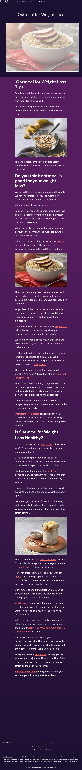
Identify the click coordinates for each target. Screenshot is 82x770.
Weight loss (21, 603)
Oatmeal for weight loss (27, 413)
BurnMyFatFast (7, 757)
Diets (4, 743)
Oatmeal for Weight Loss (49, 743)
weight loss (50, 205)
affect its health (48, 559)
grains (18, 576)
